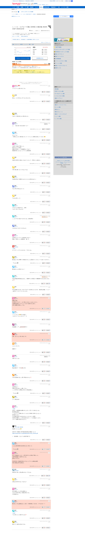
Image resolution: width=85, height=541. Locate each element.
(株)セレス (57, 109)
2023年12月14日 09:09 (44, 396)
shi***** (16, 344)
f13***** (16, 114)
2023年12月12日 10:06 (44, 510)
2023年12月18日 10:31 (44, 195)
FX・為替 (26, 7)
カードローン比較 (64, 7)
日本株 (18, 7)
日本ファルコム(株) (59, 91)
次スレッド (48, 42)
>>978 (13, 248)
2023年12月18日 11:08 (44, 176)
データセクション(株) (60, 93)
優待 (30, 44)
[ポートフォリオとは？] (18, 11)
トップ (13, 7)
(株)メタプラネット (59, 54)
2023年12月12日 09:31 (44, 521)
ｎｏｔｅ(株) (58, 116)
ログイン (29, 4)
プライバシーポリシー (59, 162)
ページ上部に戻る (63, 157)
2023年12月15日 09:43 (44, 374)
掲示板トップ (14, 9)
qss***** (16, 312)
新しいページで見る (16, 36)
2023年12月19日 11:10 (44, 122)
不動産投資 (53, 7)
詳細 (13, 44)
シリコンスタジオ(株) (60, 95)
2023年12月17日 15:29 (44, 234)
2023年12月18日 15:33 (44, 143)
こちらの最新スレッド (33, 72)
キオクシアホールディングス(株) (62, 49)
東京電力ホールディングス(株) (62, 51)
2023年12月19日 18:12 (44, 85)
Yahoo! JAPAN (52, 0)
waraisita (16, 246)
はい (43, 91)
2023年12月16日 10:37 (44, 245)
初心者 (16, 334)
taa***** (16, 133)
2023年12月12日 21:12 (44, 469)
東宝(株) (57, 89)
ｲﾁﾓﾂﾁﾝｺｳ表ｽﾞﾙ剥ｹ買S (19, 427)
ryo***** (16, 216)
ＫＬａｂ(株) (58, 107)
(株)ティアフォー (59, 98)
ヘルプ (57, 0)
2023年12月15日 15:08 (44, 333)
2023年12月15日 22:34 (44, 275)
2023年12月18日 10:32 (44, 185)
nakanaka (16, 470)
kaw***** (16, 205)
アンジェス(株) (58, 63)
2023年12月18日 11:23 (44, 166)
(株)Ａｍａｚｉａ (59, 111)
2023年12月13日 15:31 (44, 425)
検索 (72, 1)
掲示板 (41, 7)
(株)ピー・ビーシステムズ (61, 114)
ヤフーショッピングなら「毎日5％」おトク (40, 4)
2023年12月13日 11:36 (44, 442)
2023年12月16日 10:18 (44, 256)
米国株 (22, 7)
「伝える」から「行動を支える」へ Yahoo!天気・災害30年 (23, 0)
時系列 (21, 44)
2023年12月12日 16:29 (44, 478)
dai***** (16, 325)
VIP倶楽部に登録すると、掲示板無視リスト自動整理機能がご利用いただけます (26, 39)
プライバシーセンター (67, 162)
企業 (33, 44)
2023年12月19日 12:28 (44, 113)
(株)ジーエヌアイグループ (61, 65)
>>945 (13, 513)
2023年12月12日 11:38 (44, 500)
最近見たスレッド (15, 16)
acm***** (16, 86)
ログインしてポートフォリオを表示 (27, 11)
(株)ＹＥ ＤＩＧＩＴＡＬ (61, 104)
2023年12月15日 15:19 (44, 297)
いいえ (48, 91)
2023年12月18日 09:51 (44, 204)
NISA (59, 7)
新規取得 (35, 3)
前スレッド (43, 42)
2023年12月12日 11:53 (44, 488)
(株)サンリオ (58, 67)
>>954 (13, 408)
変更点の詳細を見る (24, 36)
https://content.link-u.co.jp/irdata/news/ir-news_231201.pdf (25, 433)
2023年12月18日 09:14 (44, 215)
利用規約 (61, 163)
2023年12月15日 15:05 (44, 355)
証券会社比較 (46, 7)
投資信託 (31, 7)
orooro (16, 356)
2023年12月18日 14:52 (44, 157)
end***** (16, 375)
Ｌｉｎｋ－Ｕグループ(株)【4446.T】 (25, 14)
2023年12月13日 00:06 (44, 452)
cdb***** (16, 186)
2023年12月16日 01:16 (44, 266)
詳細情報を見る (39, 58)
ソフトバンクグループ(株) (61, 60)
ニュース (36, 7)
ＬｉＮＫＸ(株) (58, 118)
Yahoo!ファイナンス (60, 160)
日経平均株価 (58, 47)
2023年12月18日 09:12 (44, 225)
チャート (17, 44)
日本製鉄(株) (58, 58)
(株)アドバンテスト (59, 56)
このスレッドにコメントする (22, 58)
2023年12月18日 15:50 (44, 132)
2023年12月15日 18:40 (44, 286)
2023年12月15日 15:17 (44, 311)
